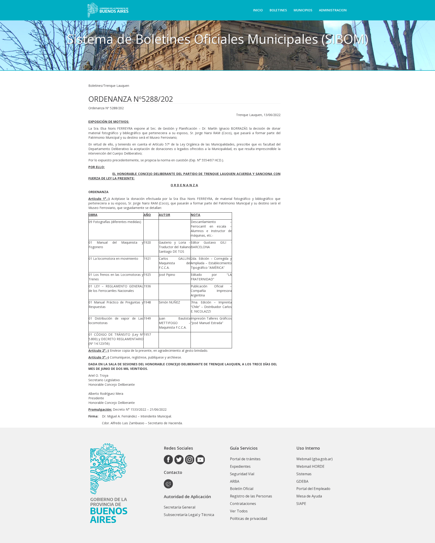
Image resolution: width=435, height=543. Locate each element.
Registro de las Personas (251, 496)
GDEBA (302, 481)
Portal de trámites (245, 458)
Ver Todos (239, 511)
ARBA (234, 481)
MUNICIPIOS (303, 10)
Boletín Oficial (241, 488)
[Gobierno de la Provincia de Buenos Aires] (108, 10)
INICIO (258, 10)
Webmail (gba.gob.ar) (314, 458)
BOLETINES (278, 10)
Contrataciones (243, 503)
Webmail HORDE (310, 466)
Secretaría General (179, 507)
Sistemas (304, 473)
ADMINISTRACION (333, 10)
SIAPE (301, 503)
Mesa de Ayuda (309, 496)
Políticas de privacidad (248, 518)
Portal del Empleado (313, 488)
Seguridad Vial (242, 473)
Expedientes (240, 466)
